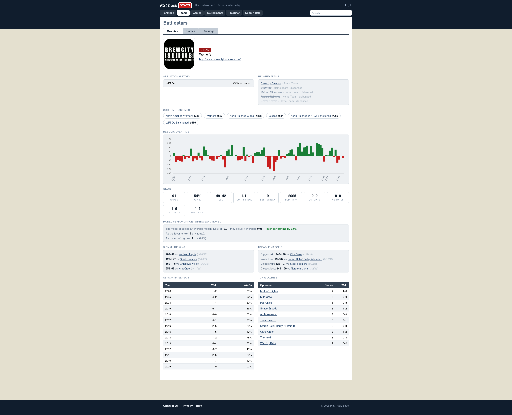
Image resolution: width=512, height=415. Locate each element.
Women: (214, 116)
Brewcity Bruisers (271, 83)
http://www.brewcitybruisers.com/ (220, 59)
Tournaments (215, 13)
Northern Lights (187, 254)
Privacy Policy (192, 406)
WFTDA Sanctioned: (181, 122)
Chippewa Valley (189, 263)
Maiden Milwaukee (271, 92)
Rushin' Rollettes (270, 96)
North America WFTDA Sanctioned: (314, 116)
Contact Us (170, 406)
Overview (172, 31)
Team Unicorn (268, 320)
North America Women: (182, 116)
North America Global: (246, 116)
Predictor (234, 13)
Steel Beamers (188, 259)
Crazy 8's (266, 88)
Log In (348, 5)
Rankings (168, 13)
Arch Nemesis (268, 314)
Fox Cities (266, 302)
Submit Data (252, 13)
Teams (183, 13)
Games (197, 13)
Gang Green (267, 331)
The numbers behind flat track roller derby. (217, 5)
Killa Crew (184, 268)
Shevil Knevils (269, 101)
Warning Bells (268, 343)
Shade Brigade (268, 308)
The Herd (265, 337)
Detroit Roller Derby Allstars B (305, 259)
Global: (276, 116)
